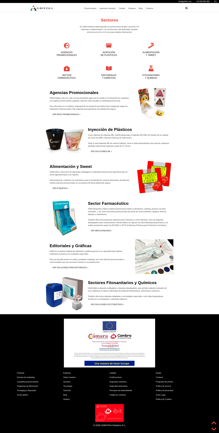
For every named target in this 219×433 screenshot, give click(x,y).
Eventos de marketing (26, 377)
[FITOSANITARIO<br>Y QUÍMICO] (151, 68)
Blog (141, 8)
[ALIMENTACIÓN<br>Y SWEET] (151, 45)
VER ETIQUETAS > (60, 188)
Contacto (149, 8)
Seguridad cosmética (118, 382)
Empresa (132, 8)
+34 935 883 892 (203, 1)
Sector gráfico (22, 395)
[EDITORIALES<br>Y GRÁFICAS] (109, 68)
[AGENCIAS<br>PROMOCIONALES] (67, 45)
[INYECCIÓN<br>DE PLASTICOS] (109, 45)
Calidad (122, 8)
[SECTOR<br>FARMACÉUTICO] (67, 68)
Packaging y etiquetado (26, 390)
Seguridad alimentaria (118, 386)
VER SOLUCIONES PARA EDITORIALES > (70, 268)
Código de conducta (118, 395)
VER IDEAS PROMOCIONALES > (66, 114)
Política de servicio (163, 386)
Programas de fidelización (27, 386)
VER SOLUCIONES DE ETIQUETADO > (107, 304)
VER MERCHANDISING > (101, 231)
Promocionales (90, 8)
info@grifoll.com (184, 1)
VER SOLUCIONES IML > (101, 151)
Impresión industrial (107, 8)
